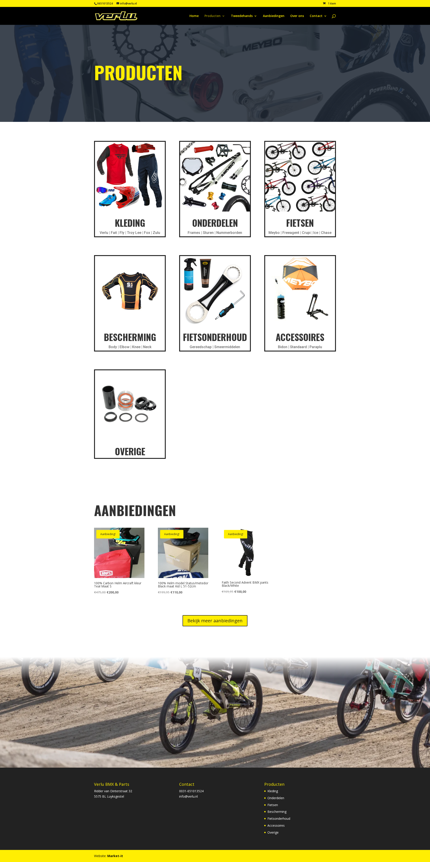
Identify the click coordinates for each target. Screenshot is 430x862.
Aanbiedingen (273, 16)
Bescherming (276, 811)
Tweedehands (242, 16)
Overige (130, 451)
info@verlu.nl (188, 796)
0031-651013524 (191, 791)
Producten (212, 16)
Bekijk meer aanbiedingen (215, 621)
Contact (316, 16)
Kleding (130, 222)
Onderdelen (215, 222)
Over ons (297, 16)
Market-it (115, 856)
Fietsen (300, 222)
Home (194, 16)
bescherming (130, 337)
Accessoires (300, 337)
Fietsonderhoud (215, 337)
